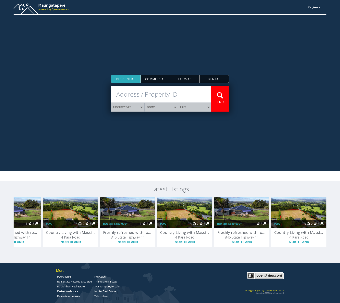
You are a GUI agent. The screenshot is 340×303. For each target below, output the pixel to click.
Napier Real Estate (105, 291)
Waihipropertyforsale (107, 286)
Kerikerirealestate (67, 291)
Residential (126, 79)
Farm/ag (185, 79)
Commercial (155, 79)
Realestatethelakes (68, 296)
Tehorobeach (102, 296)
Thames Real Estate (105, 281)
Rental (214, 79)
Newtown (100, 276)
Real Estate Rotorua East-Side (74, 281)
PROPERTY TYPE (122, 107)
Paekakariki (64, 276)
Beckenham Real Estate (71, 286)
